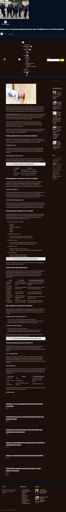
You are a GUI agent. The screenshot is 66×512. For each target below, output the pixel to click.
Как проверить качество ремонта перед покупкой (43, 491)
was (54, 171)
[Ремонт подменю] (27, 55)
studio (56, 169)
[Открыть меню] (19, 59)
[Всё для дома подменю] (30, 49)
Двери (7, 474)
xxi (56, 172)
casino (56, 158)
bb (53, 158)
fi (59, 160)
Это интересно (25, 503)
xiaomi (54, 172)
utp (53, 171)
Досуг (23, 494)
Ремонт (23, 498)
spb (58, 167)
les (54, 165)
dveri (56, 160)
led (53, 165)
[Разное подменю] (27, 72)
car (54, 158)
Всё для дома (25, 489)
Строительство (25, 500)
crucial (60, 158)
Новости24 (24, 495)
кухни (58, 172)
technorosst (59, 169)
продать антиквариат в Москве (56, 174)
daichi (55, 160)
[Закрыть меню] (23, 42)
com (58, 158)
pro (61, 165)
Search (48, 58)
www (58, 171)
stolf (53, 169)
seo (54, 167)
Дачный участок (25, 491)
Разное (23, 497)
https (54, 164)
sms (56, 167)
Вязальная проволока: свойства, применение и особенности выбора (57, 104)
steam (60, 167)
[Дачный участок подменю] (31, 46)
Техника (23, 501)
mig (55, 165)
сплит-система (55, 178)
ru (53, 167)
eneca (58, 160)
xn (55, 172)
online (59, 165)
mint (57, 165)
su (57, 169)
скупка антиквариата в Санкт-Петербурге (57, 177)
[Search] (62, 60)
